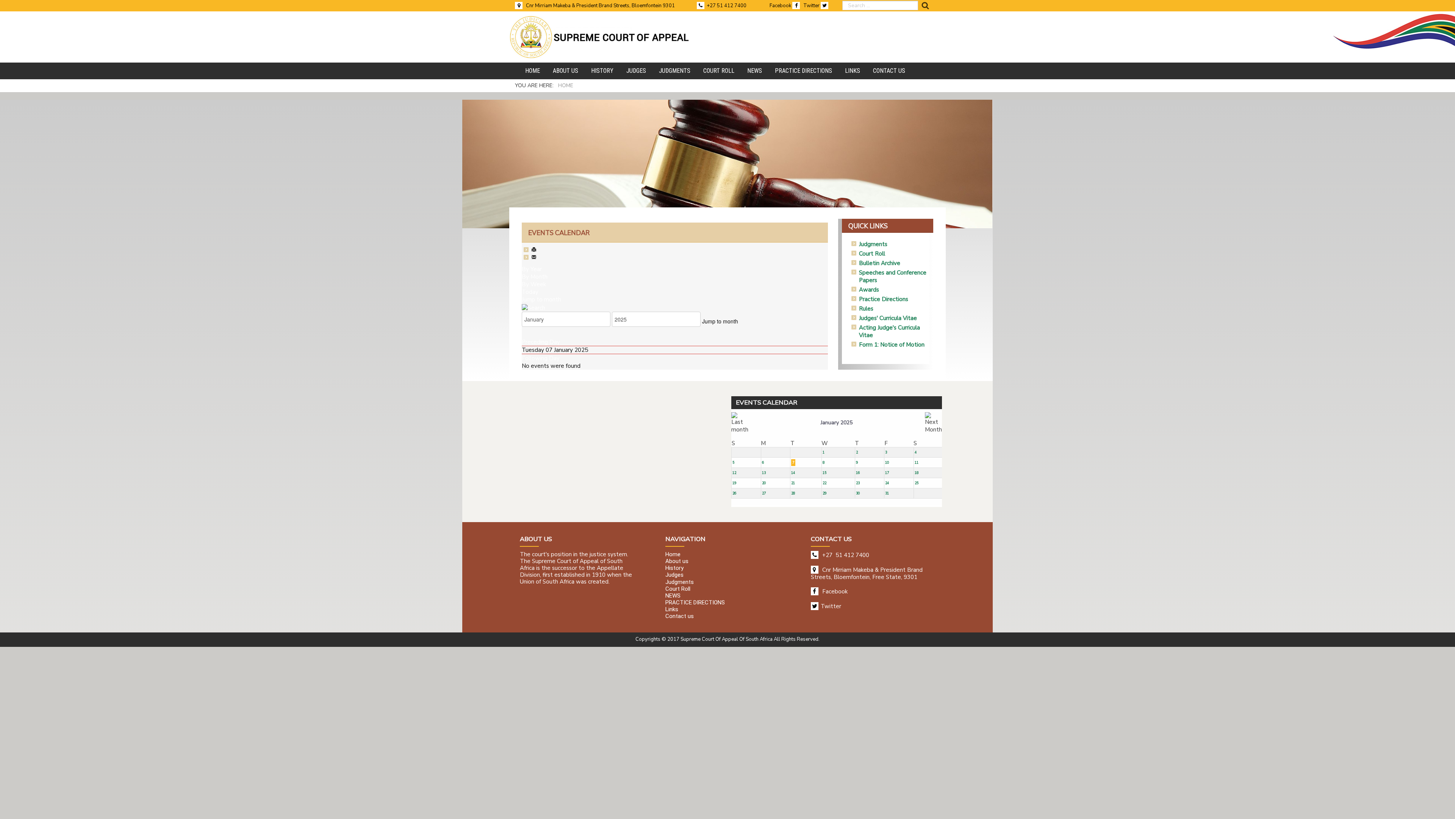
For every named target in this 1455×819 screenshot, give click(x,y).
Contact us (679, 616)
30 (858, 493)
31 (887, 493)
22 (824, 483)
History (674, 568)
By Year (532, 269)
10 (887, 462)
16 (858, 473)
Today (530, 292)
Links (671, 609)
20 (764, 483)
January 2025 (837, 422)
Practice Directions (883, 299)
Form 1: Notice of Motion (892, 344)
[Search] (533, 307)
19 (734, 483)
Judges (674, 575)
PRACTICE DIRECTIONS (695, 602)
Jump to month (541, 299)
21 (793, 483)
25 (916, 483)
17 (887, 473)
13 (764, 473)
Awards (869, 289)
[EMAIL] (534, 258)
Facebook (781, 5)
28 (793, 493)
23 (858, 483)
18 (916, 473)
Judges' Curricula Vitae (888, 318)
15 (824, 473)
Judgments (873, 244)
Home (673, 554)
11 (916, 462)
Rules (866, 308)
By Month (535, 277)
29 (824, 493)
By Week (534, 284)
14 (793, 473)
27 (764, 493)
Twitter (812, 5)
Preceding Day (541, 342)
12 (734, 473)
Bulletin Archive (879, 263)
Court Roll (872, 253)
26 (734, 493)
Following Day (541, 358)
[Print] (534, 250)
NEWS (673, 595)
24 (887, 483)
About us (676, 561)
